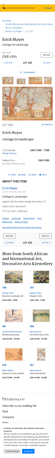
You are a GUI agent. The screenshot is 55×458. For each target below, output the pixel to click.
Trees (39, 218)
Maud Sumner (35, 332)
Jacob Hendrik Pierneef (12, 332)
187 (32, 287)
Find (5, 412)
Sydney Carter (8, 293)
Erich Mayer (10, 188)
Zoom (29, 72)
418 (4, 365)
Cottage (5, 218)
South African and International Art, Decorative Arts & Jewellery (29, 26)
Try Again (48, 8)
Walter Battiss (8, 370)
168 (4, 287)
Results (45, 236)
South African (29, 218)
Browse (46, 55)
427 (32, 365)
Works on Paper (13, 31)
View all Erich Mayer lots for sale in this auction (22, 227)
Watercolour (7, 222)
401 (4, 326)
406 (32, 326)
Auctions (6, 20)
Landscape (16, 218)
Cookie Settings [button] (12, 451)
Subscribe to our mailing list (19, 406)
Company (8, 417)
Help (5, 423)
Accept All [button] (28, 451)
